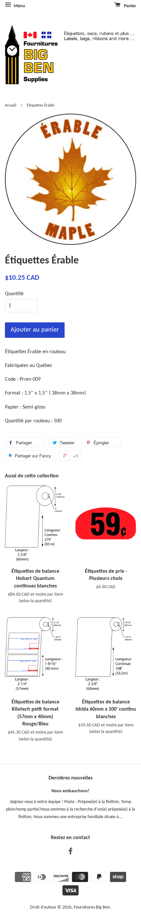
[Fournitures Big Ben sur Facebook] (70, 853)
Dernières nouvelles (70, 778)
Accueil (10, 105)
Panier (129, 6)
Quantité (14, 294)
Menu (19, 6)
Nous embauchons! (70, 791)
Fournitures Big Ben (92, 907)
